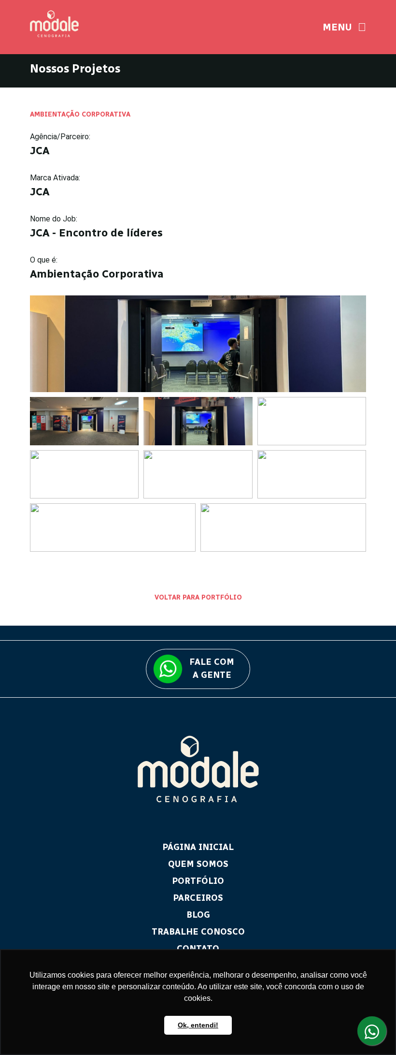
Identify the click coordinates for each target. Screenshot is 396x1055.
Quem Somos (198, 864)
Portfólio (198, 881)
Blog (198, 914)
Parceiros (198, 898)
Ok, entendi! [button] (198, 1025)
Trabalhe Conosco (198, 931)
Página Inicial (198, 847)
